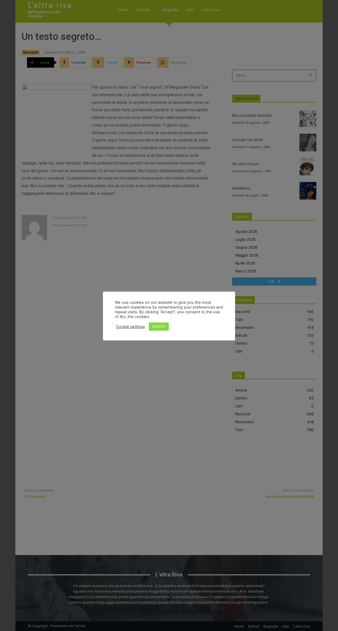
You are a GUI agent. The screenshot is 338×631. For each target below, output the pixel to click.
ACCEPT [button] (159, 326)
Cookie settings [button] (130, 326)
